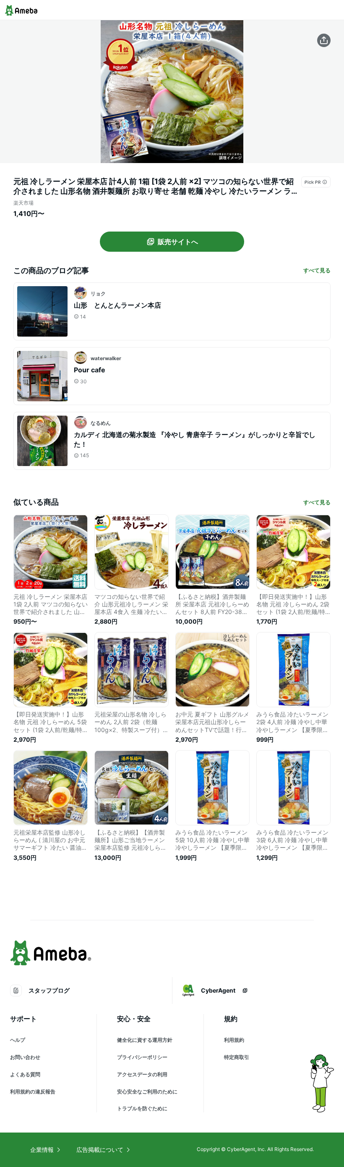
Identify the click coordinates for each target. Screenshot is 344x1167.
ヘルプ (17, 1040)
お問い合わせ (25, 1057)
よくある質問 (25, 1074)
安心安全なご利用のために (147, 1091)
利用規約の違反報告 (32, 1091)
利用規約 (234, 1040)
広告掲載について (99, 1149)
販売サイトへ (178, 241)
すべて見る (317, 270)
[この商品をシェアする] (324, 40)
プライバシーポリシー (142, 1057)
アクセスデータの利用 (142, 1074)
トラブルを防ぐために (142, 1108)
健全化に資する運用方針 (144, 1040)
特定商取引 (236, 1057)
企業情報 (42, 1149)
